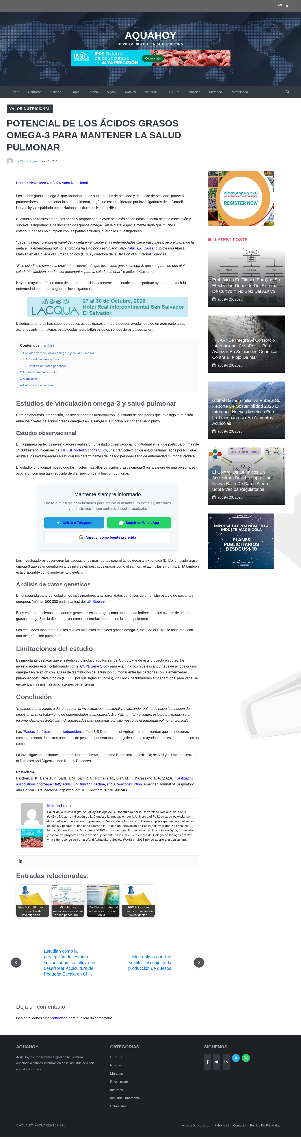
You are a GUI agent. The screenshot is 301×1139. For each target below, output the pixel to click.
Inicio (15, 92)
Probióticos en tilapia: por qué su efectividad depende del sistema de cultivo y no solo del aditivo (246, 285)
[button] (288, 92)
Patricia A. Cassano (142, 248)
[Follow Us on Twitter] (216, 1062)
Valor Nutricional (30, 109)
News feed (37, 183)
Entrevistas (118, 1106)
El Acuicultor (119, 1082)
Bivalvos (130, 92)
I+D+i (170, 92)
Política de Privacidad (265, 1125)
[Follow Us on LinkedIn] (226, 1062)
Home (21, 183)
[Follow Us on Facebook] (207, 1062)
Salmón (55, 92)
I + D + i (116, 1057)
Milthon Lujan (28, 161)
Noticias (194, 92)
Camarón (34, 92)
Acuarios (151, 92)
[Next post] (199, 962)
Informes (116, 1090)
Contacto (239, 1125)
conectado (59, 1018)
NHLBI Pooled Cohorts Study (84, 450)
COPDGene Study (94, 666)
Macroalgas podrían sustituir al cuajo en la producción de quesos (149, 962)
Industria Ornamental (125, 1098)
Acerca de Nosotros (196, 1125)
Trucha (93, 92)
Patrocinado (239, 92)
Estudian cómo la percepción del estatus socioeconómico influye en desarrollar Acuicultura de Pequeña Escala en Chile (69, 962)
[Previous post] (16, 962)
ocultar (47, 345)
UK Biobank (96, 601)
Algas (111, 92)
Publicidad (221, 1125)
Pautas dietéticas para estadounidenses (55, 732)
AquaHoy (151, 35)
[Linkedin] (20, 861)
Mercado (215, 92)
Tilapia (74, 92)
